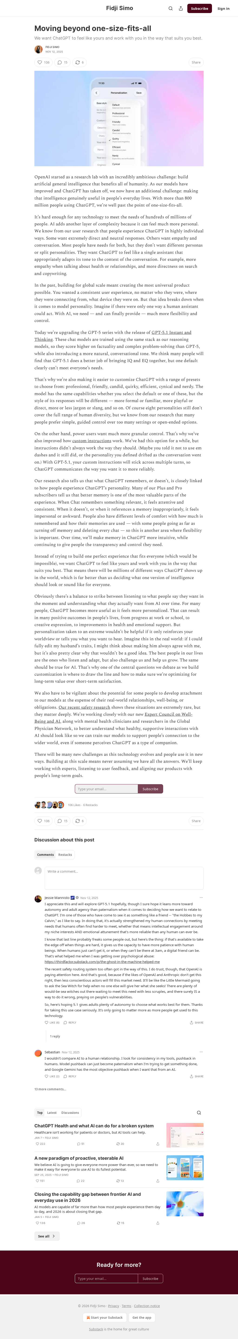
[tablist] (54, 854)
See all (44, 1236)
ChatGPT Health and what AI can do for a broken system (94, 1126)
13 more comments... (50, 1089)
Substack (96, 1329)
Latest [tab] (52, 1113)
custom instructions (91, 440)
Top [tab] (40, 1113)
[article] (119, 1135)
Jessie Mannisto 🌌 (60, 897)
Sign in (224, 8)
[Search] (170, 8)
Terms (126, 1306)
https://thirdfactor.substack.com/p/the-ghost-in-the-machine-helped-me (102, 961)
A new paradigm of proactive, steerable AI (78, 1158)
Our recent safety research (84, 707)
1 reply (55, 1036)
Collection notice (147, 1306)
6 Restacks (90, 805)
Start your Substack (107, 1317)
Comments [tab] (45, 855)
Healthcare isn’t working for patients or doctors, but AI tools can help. (90, 1132)
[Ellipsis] (201, 897)
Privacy (113, 1306)
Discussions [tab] (70, 1113)
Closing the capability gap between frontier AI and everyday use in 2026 (87, 1197)
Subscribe (199, 8)
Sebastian (52, 1052)
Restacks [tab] (65, 855)
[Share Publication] (180, 8)
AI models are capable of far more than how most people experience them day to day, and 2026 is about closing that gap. (97, 1209)
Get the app (141, 1317)
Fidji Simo (52, 47)
